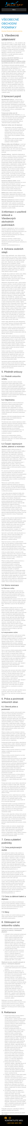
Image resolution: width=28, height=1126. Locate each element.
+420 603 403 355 (14, 1123)
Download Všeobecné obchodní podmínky (12, 31)
